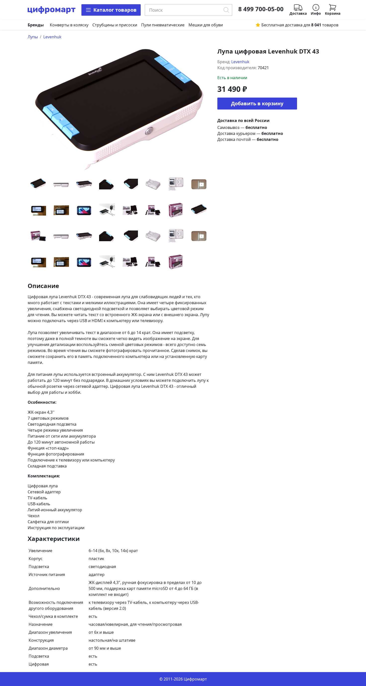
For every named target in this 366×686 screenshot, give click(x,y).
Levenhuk (52, 37)
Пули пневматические (162, 25)
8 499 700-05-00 (261, 9)
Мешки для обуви (205, 25)
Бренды (36, 25)
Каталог (115, 9)
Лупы (33, 37)
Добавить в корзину (257, 103)
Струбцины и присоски (114, 25)
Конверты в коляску (69, 25)
